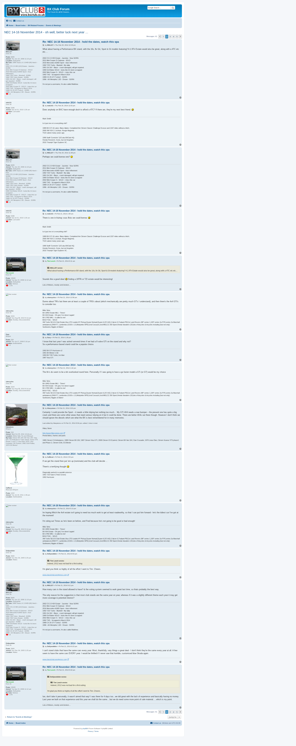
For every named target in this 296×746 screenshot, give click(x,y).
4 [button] (173, 36)
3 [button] (170, 36)
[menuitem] (9, 21)
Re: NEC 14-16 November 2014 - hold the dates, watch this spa (81, 41)
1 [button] (163, 36)
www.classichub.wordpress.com (55, 575)
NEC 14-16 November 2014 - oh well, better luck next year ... (46, 32)
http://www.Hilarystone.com (53, 433)
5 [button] (176, 36)
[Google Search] (173, 8)
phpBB (84, 728)
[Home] (26, 11)
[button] (159, 36)
